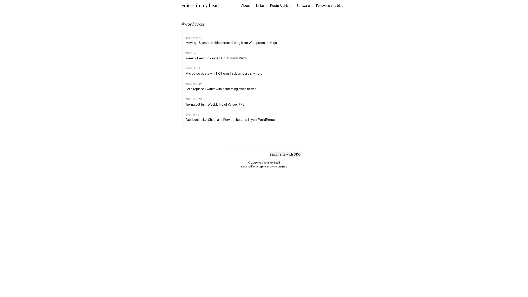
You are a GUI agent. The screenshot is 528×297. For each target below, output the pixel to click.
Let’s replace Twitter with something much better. (220, 89)
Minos (282, 166)
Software (303, 6)
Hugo (260, 166)
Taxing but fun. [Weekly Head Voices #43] (215, 104)
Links (260, 6)
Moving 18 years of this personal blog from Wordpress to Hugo (231, 43)
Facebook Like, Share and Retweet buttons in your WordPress (230, 120)
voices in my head (200, 5)
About (245, 6)
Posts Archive (280, 6)
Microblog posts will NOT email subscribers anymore (223, 73)
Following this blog (329, 6)
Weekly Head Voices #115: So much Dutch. (216, 58)
